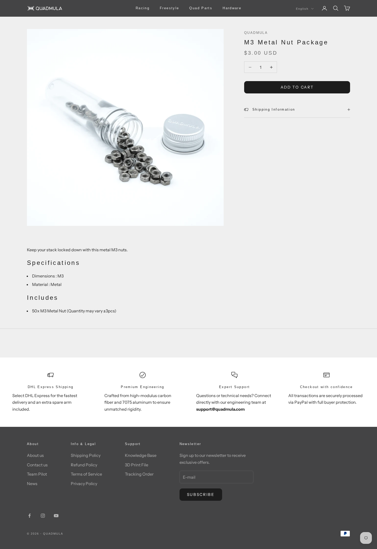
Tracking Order (139, 474)
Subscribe (201, 494)
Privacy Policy (84, 483)
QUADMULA (256, 33)
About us (35, 455)
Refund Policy (84, 464)
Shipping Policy (86, 455)
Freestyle (169, 8)
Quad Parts (200, 8)
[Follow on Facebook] (29, 515)
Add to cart (297, 87)
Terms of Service (86, 474)
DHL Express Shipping (51, 387)
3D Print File (136, 464)
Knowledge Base (140, 455)
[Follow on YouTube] (56, 515)
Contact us (37, 464)
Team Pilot (37, 474)
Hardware (232, 8)
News (32, 483)
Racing (143, 8)
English (302, 8)
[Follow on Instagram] (42, 515)
